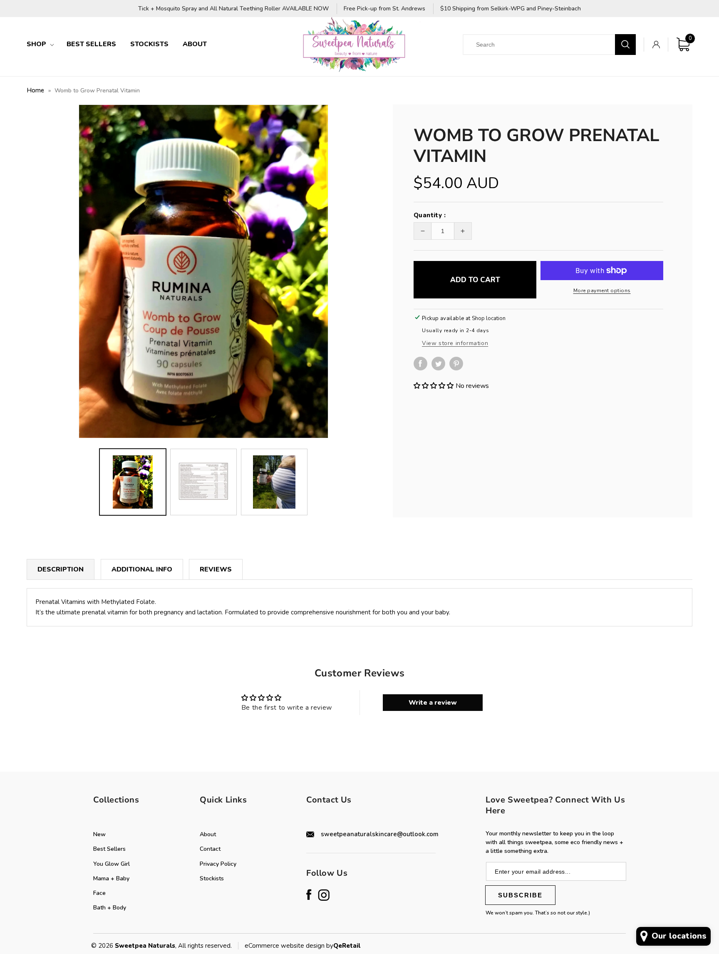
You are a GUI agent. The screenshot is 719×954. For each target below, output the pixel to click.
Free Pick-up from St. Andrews (384, 8)
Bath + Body (109, 908)
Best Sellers (109, 849)
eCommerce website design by (289, 945)
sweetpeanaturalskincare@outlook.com (380, 834)
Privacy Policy (218, 864)
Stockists (212, 878)
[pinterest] (458, 368)
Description (60, 569)
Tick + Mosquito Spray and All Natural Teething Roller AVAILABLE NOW (233, 8)
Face (99, 893)
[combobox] (546, 44)
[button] (39, 44)
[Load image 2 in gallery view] (203, 482)
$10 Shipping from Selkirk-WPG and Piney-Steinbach (510, 8)
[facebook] (422, 368)
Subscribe (520, 895)
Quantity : (430, 215)
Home (35, 90)
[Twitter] (440, 363)
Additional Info (142, 569)
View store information (455, 343)
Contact (210, 849)
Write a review (433, 702)
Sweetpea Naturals (145, 945)
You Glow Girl (111, 864)
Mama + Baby (111, 878)
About (208, 834)
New (99, 834)
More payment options (602, 290)
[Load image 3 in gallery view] (274, 482)
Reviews (216, 569)
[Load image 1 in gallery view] (132, 482)
